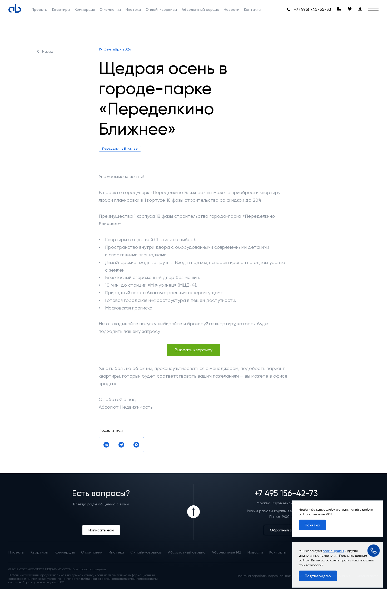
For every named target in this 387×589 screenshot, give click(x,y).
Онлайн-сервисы (161, 9)
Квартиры (61, 9)
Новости (231, 9)
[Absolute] (14, 8)
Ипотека (133, 9)
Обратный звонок (286, 530)
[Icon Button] (193, 511)
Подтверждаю (318, 573)
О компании (110, 9)
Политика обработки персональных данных (270, 576)
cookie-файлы (333, 548)
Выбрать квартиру (193, 349)
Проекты (39, 9)
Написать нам (101, 530)
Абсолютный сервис (200, 9)
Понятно (312, 523)
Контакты (252, 9)
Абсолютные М (226, 552)
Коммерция (85, 9)
